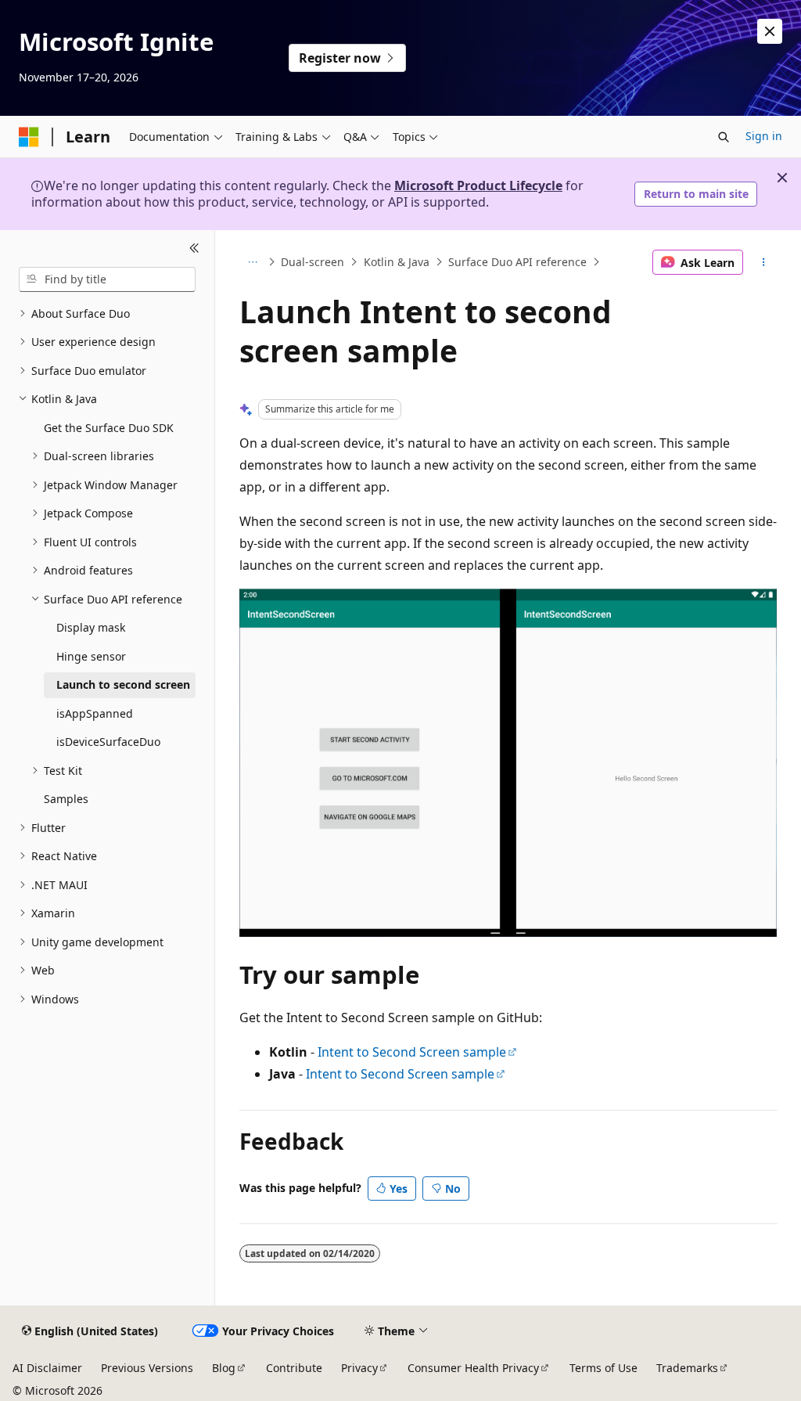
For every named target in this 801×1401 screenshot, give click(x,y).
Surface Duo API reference (517, 261)
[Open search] (723, 137)
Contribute (294, 1367)
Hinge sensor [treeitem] (91, 656)
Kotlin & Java (396, 261)
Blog (223, 1367)
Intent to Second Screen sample (412, 1052)
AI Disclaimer (47, 1367)
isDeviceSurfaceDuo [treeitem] (108, 741)
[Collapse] (194, 248)
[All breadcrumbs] (253, 262)
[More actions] (763, 262)
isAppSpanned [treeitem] (94, 713)
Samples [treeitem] (66, 798)
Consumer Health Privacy (473, 1367)
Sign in (763, 135)
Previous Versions (147, 1367)
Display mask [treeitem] (90, 627)
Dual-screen (312, 261)
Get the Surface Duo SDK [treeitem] (109, 427)
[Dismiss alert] (769, 31)
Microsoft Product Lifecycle (478, 185)
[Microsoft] (29, 137)
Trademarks (687, 1367)
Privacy (359, 1367)
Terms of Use (603, 1367)
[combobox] (107, 279)
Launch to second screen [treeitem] (123, 684)
